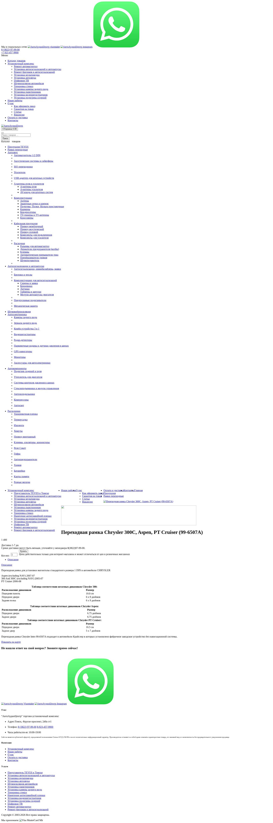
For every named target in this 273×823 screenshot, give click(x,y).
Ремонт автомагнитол (19, 806)
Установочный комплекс (21, 749)
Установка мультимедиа (20, 778)
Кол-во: (5, 555)
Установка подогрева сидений (24, 801)
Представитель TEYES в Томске (25, 772)
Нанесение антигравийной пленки (26, 795)
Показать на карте (11, 642)
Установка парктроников (21, 786)
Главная (138, 490)
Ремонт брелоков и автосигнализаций (28, 809)
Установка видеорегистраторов (24, 798)
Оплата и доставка (18, 757)
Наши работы (15, 751)
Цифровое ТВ (15, 803)
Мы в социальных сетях (14, 46)
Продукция (109, 493)
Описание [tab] (13, 559)
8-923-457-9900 (45, 727)
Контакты (13, 760)
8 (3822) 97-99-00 (10, 654)
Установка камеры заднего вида (25, 789)
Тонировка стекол (17, 792)
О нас (11, 754)
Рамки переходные (113, 496)
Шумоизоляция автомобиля (22, 784)
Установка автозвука (19, 781)
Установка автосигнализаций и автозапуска (31, 775)
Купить (23, 551)
